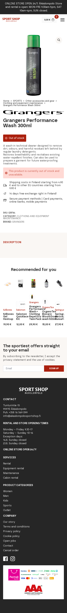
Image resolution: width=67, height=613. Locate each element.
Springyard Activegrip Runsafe (59, 316)
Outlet (7, 510)
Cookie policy (11, 536)
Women (7, 491)
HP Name (3, 339)
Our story (9, 521)
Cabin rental (10, 477)
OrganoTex (46, 307)
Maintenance (11, 473)
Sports (7, 505)
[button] (59, 40)
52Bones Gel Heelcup (7, 316)
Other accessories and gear (40, 101)
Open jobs (9, 540)
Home (6, 101)
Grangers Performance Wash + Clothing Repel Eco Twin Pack (33, 312)
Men (6, 495)
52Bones (7, 310)
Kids (5, 500)
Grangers (18, 222)
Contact (8, 545)
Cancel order (11, 550)
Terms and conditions (16, 526)
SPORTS (17, 101)
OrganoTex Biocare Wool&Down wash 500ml (46, 315)
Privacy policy (11, 531)
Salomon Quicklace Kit (20, 316)
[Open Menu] (62, 20)
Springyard (59, 310)
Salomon (20, 310)
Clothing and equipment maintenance (23, 103)
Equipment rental (13, 468)
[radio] (16, 304)
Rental (7, 463)
